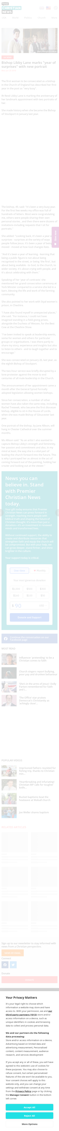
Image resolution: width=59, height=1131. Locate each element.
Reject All (29, 1115)
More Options (29, 1124)
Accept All (29, 1107)
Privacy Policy (23, 1091)
